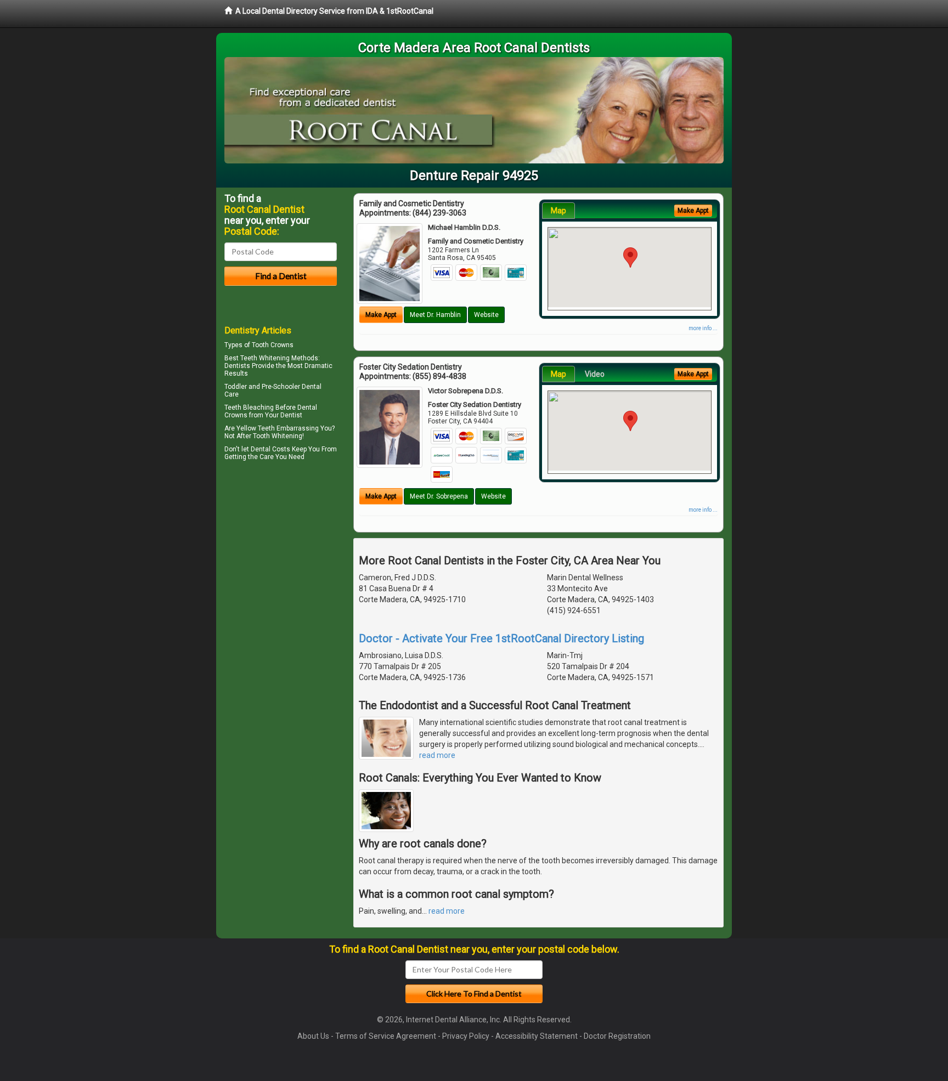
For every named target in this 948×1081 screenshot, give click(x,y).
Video (595, 374)
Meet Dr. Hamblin (435, 315)
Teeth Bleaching (249, 407)
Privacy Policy (465, 1036)
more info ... (703, 328)
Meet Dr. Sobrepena (439, 496)
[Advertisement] (280, 559)
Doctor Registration (617, 1036)
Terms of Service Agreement (385, 1036)
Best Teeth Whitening (257, 358)
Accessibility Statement (536, 1036)
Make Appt (381, 315)
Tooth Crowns (273, 345)
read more (437, 755)
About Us (313, 1036)
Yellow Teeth (255, 428)
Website (486, 315)
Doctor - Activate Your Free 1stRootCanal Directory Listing (501, 638)
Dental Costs (270, 449)
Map (558, 210)
